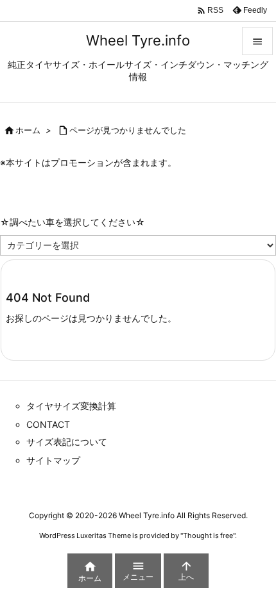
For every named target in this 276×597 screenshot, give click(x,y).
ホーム (27, 130)
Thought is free (208, 535)
